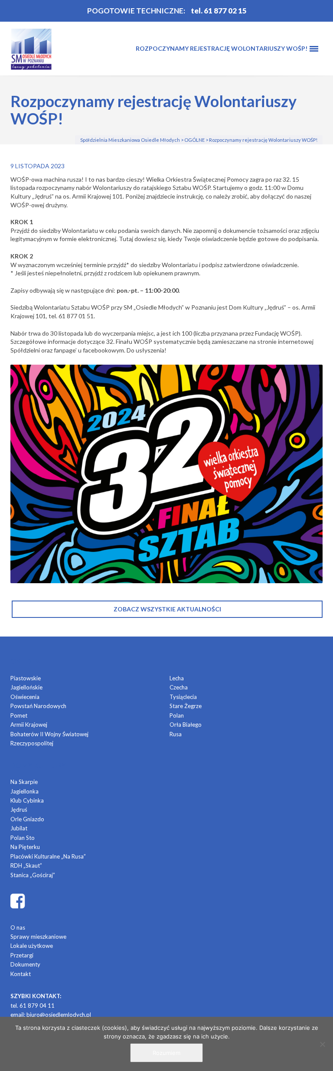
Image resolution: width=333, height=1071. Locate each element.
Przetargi (21, 955)
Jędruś (18, 809)
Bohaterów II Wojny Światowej (49, 734)
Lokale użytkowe (31, 945)
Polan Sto (22, 837)
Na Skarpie (24, 781)
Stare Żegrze (186, 705)
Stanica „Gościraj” (32, 875)
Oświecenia (24, 696)
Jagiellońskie (26, 687)
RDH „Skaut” (26, 865)
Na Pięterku (25, 846)
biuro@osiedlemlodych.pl (58, 1014)
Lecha (177, 678)
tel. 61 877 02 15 (219, 10)
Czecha (179, 687)
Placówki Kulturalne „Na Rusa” (48, 856)
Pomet (18, 715)
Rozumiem (166, 1052)
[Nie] (322, 1044)
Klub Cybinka (27, 800)
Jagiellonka (24, 791)
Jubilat (18, 828)
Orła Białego (186, 724)
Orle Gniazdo (27, 819)
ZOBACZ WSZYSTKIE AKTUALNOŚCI (167, 609)
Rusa (176, 734)
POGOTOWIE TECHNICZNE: (136, 10)
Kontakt (20, 973)
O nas (17, 927)
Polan (177, 715)
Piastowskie (25, 678)
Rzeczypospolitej (31, 743)
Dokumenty (25, 964)
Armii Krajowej (28, 724)
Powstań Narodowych (38, 705)
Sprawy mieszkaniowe (38, 936)
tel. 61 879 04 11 (32, 1005)
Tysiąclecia (183, 696)
